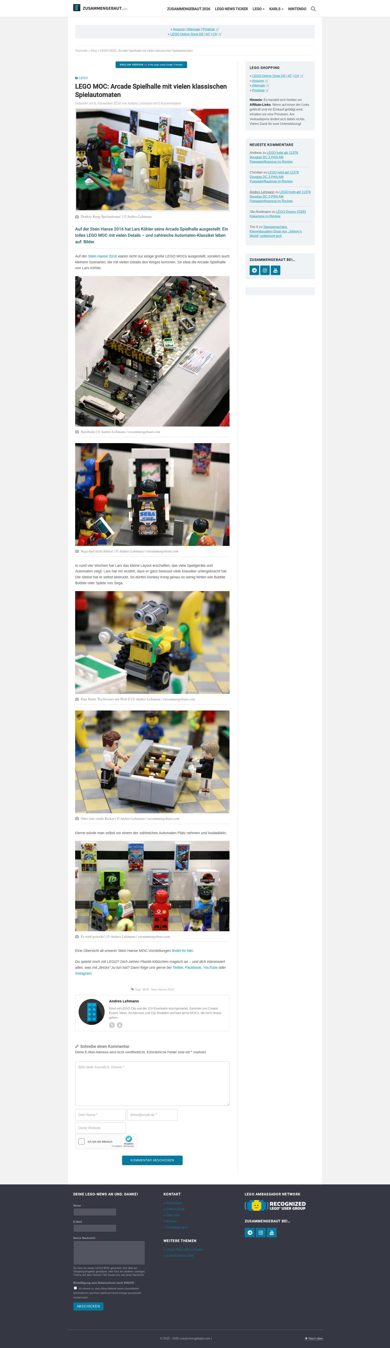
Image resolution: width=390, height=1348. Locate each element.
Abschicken (88, 1306)
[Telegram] (254, 270)
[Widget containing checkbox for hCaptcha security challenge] (105, 1141)
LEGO (257, 9)
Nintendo (297, 9)
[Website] (112, 1025)
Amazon (179, 29)
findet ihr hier (182, 951)
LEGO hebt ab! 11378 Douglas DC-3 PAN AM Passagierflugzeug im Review (274, 157)
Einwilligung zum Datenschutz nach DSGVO (104, 1282)
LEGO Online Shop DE (187, 34)
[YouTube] (275, 270)
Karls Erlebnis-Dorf (180, 1255)
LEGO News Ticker (231, 9)
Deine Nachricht (85, 1238)
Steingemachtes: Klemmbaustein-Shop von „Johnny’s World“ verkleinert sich (276, 231)
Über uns (173, 1215)
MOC (146, 989)
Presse (171, 1221)
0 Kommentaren (169, 103)
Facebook (193, 967)
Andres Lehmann (262, 192)
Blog (94, 50)
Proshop (209, 29)
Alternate (193, 29)
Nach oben (315, 1338)
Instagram (83, 973)
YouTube (210, 967)
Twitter (177, 967)
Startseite (81, 50)
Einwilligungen (177, 1227)
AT (208, 34)
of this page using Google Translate (151, 64)
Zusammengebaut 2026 (188, 9)
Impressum (174, 1203)
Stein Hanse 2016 (102, 256)
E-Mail (77, 1221)
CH (214, 34)
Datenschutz (175, 1209)
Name (78, 1205)
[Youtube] (119, 1025)
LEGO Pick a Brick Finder (184, 1249)
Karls (275, 9)
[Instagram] (265, 270)
